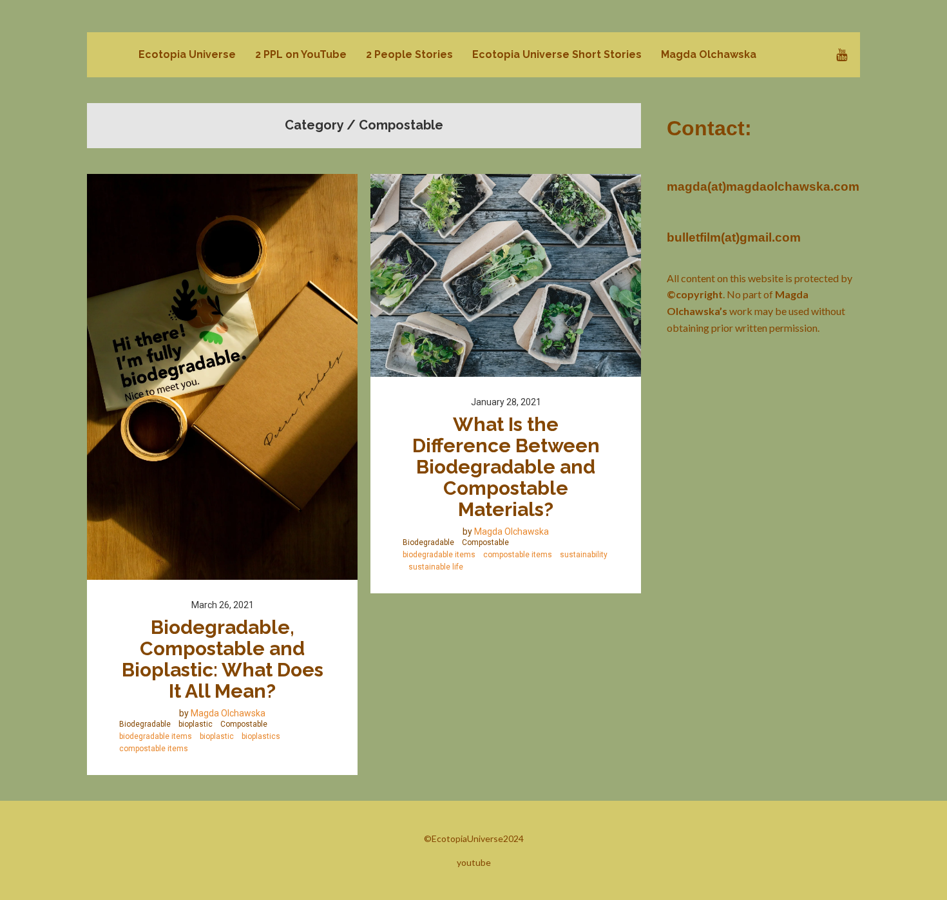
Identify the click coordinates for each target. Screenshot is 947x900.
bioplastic (195, 724)
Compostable (243, 724)
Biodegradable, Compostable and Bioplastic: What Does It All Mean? (225, 659)
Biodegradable (145, 724)
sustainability (583, 554)
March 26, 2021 (222, 605)
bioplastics (261, 736)
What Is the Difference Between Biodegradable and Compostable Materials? (508, 467)
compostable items (153, 748)
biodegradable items (155, 736)
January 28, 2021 (506, 402)
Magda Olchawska (228, 713)
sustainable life (435, 566)
